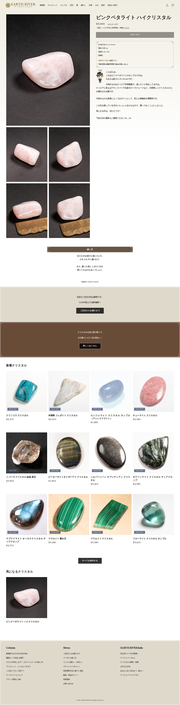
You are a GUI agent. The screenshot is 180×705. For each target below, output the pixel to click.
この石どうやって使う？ (15, 671)
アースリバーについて (14, 675)
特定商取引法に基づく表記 (73, 671)
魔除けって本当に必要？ (15, 658)
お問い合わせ (68, 684)
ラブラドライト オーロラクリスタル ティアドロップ (26, 540)
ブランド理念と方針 (13, 679)
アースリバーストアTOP (129, 675)
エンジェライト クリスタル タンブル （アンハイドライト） (110, 417)
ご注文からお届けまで (90, 311)
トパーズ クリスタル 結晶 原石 (21, 477)
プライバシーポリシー (71, 667)
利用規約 (66, 679)
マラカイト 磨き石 (57, 538)
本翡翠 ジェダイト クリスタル (63, 415)
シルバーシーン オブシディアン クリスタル (110, 478)
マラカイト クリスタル (102, 538)
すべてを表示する (90, 561)
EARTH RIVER (86, 700)
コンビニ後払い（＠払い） (73, 662)
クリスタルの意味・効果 (129, 662)
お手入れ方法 (125, 667)
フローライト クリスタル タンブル (149, 538)
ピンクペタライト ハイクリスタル (22, 621)
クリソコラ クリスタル (17, 415)
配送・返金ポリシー (70, 675)
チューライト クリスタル (145, 415)
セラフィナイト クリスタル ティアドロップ (152, 478)
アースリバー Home (127, 658)
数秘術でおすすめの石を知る (17, 654)
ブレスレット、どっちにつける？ (18, 667)
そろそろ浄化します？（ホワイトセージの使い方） (25, 662)
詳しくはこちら (90, 346)
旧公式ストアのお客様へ (129, 654)
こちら (126, 28)
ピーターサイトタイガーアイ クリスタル (68, 477)
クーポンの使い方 (70, 658)
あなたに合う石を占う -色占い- (132, 671)
